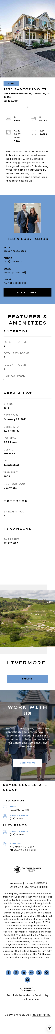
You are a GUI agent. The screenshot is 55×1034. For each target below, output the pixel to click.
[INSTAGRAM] (16, 972)
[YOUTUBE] (31, 972)
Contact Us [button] (27, 762)
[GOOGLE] (46, 972)
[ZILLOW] (27, 980)
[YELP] (39, 972)
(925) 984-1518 (17, 834)
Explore (27, 678)
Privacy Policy (41, 1015)
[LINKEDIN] (24, 972)
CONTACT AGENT (27, 292)
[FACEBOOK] (8, 972)
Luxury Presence (27, 999)
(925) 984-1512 (13, 261)
